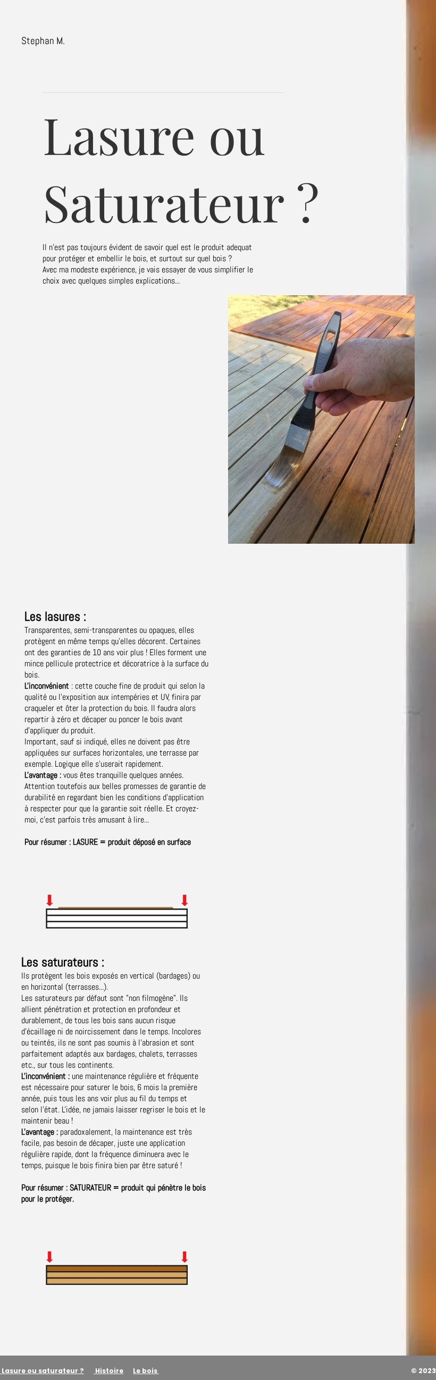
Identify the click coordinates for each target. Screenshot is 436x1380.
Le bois (145, 1370)
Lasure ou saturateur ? (43, 1370)
